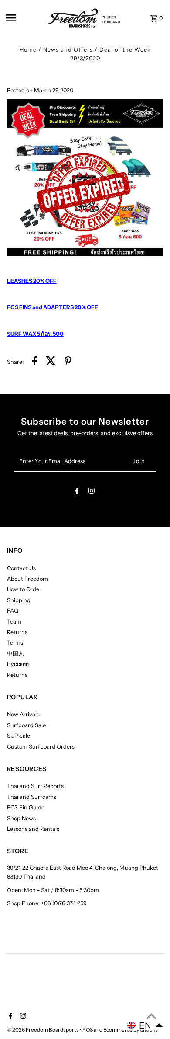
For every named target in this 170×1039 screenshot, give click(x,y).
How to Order (24, 589)
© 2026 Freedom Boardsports (43, 1029)
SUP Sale (18, 735)
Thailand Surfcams (31, 797)
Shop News (21, 818)
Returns (17, 632)
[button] (145, 1025)
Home (28, 49)
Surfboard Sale (26, 725)
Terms (15, 642)
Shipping (19, 600)
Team (14, 621)
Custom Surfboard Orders (41, 746)
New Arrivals (23, 714)
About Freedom (27, 578)
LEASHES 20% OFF (32, 281)
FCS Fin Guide (25, 807)
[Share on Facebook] (34, 362)
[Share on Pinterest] (68, 362)
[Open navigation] (24, 18)
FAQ (12, 610)
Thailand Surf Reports (35, 786)
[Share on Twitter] (51, 362)
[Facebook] (77, 492)
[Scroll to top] (151, 1016)
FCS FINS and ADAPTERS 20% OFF (52, 307)
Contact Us (21, 568)
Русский (18, 664)
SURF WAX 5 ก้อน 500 (35, 334)
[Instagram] (91, 492)
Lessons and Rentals (33, 829)
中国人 (15, 653)
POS (87, 1029)
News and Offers (68, 49)
